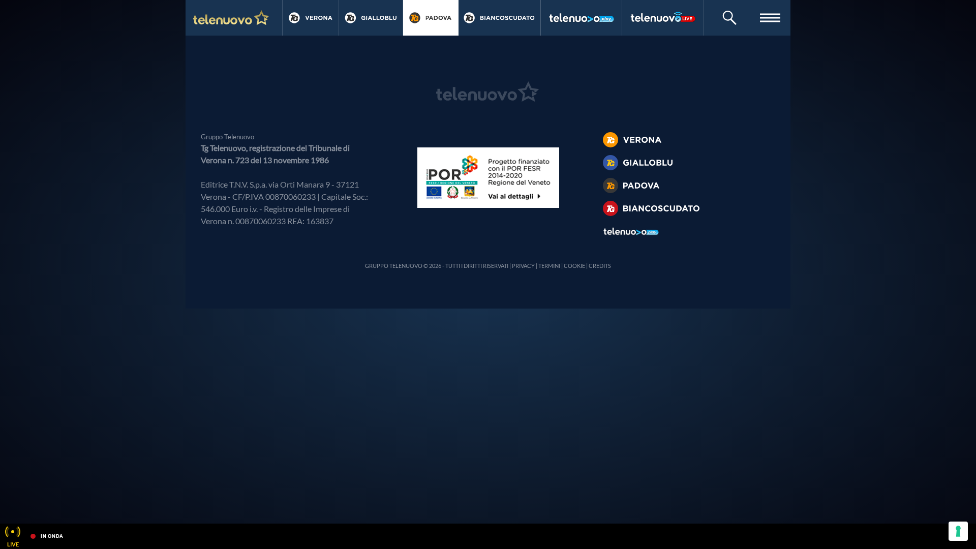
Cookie (574, 265)
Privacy (523, 265)
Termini (549, 265)
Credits (600, 265)
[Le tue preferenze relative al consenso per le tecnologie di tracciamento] (958, 531)
